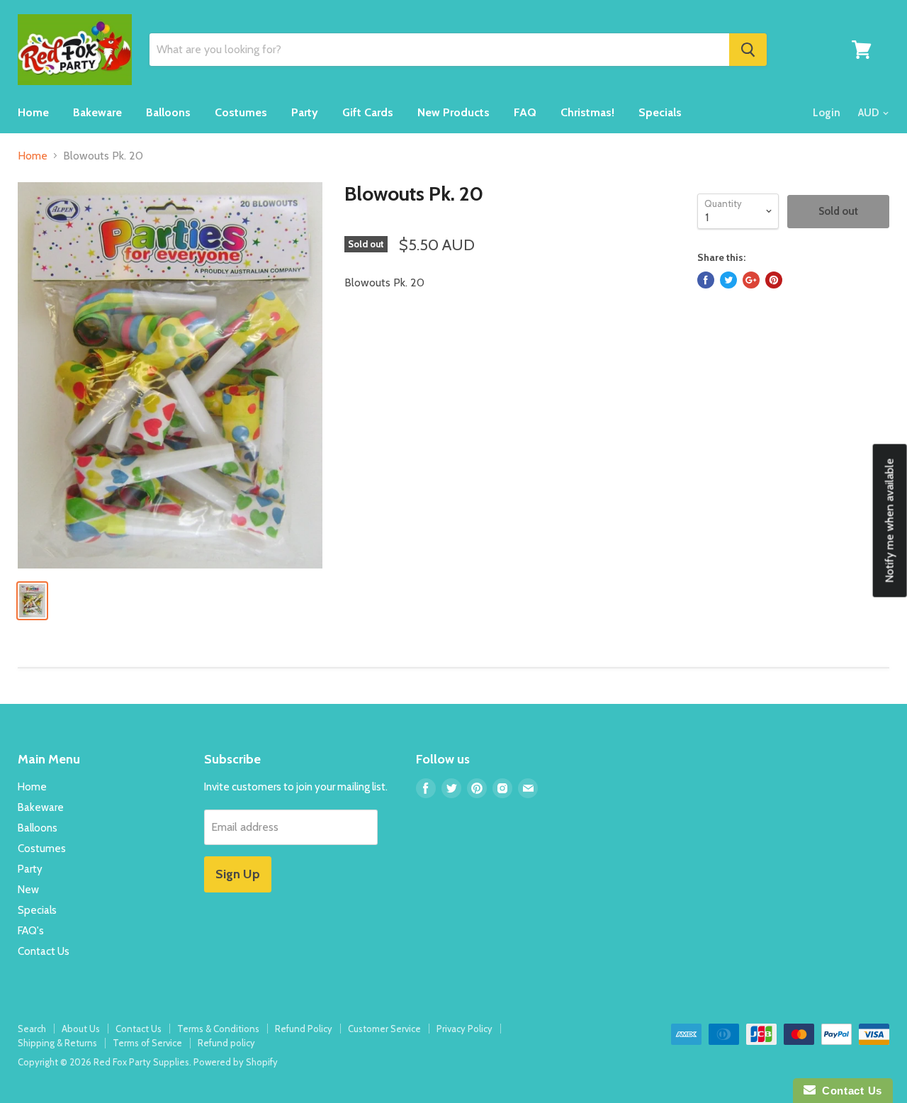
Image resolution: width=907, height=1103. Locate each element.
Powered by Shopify (235, 1062)
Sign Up (237, 874)
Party (304, 112)
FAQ (525, 112)
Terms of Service (147, 1042)
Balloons (168, 112)
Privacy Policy (464, 1028)
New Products (453, 112)
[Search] (748, 49)
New (28, 889)
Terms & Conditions (218, 1028)
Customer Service (384, 1028)
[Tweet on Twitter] (728, 280)
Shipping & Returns (57, 1042)
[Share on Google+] (751, 280)
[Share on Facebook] (705, 280)
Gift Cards (367, 112)
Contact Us (43, 951)
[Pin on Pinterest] (773, 280)
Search (32, 1028)
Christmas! (587, 112)
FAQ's (31, 930)
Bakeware (97, 112)
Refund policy (226, 1042)
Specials (660, 112)
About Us (81, 1028)
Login (826, 112)
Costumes (241, 112)
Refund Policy (303, 1028)
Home (33, 112)
